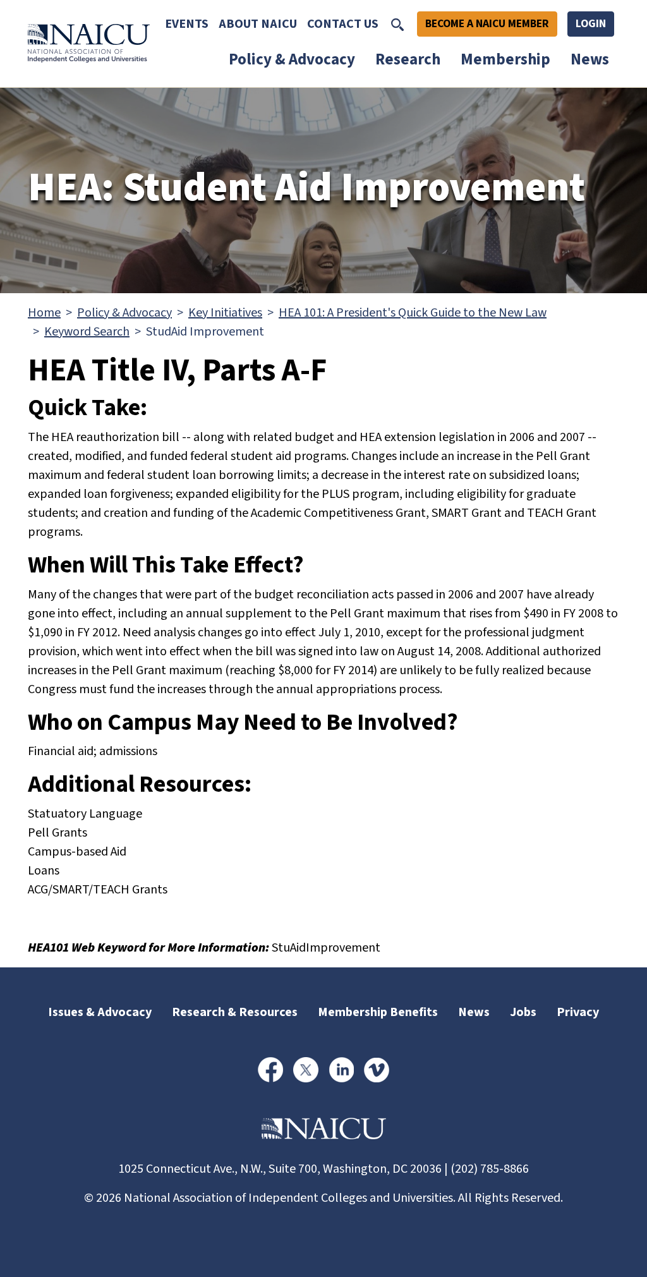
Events (187, 24)
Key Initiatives (225, 313)
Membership (505, 59)
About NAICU (258, 24)
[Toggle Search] (397, 24)
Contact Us (342, 24)
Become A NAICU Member (487, 24)
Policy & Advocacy (292, 59)
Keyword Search (87, 332)
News (590, 59)
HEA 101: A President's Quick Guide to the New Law (413, 313)
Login (591, 24)
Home (44, 313)
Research (407, 59)
